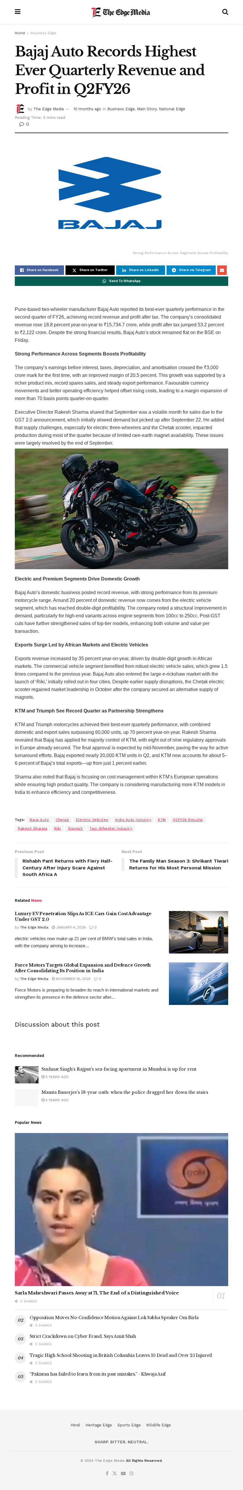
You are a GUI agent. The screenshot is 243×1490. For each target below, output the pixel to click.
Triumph (75, 828)
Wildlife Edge (158, 1425)
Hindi (75, 1425)
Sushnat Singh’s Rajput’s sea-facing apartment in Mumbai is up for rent (118, 1069)
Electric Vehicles (92, 820)
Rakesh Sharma (32, 828)
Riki (57, 828)
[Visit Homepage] (121, 12)
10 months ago (87, 109)
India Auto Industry (133, 820)
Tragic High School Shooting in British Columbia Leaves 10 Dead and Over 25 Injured (121, 1355)
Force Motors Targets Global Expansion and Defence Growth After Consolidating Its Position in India (83, 968)
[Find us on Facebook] (107, 1473)
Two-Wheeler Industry (110, 828)
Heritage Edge (98, 1425)
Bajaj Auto (39, 820)
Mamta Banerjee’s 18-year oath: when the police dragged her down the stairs (124, 1092)
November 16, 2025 (73, 979)
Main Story (147, 109)
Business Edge (43, 33)
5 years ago (56, 1077)
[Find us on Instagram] (132, 1473)
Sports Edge (129, 1425)
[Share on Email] (222, 270)
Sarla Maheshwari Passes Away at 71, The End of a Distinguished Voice (97, 1293)
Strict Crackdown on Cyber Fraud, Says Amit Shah (83, 1336)
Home (20, 33)
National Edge (172, 109)
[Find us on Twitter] (114, 1473)
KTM (162, 820)
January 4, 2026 (70, 927)
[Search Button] (225, 12)
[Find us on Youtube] (123, 1473)
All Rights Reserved (144, 1460)
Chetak (62, 820)
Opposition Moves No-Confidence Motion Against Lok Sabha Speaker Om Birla (114, 1317)
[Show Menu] (17, 12)
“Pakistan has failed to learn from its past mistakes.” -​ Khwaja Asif (98, 1374)
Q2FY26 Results (188, 820)
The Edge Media (48, 109)
